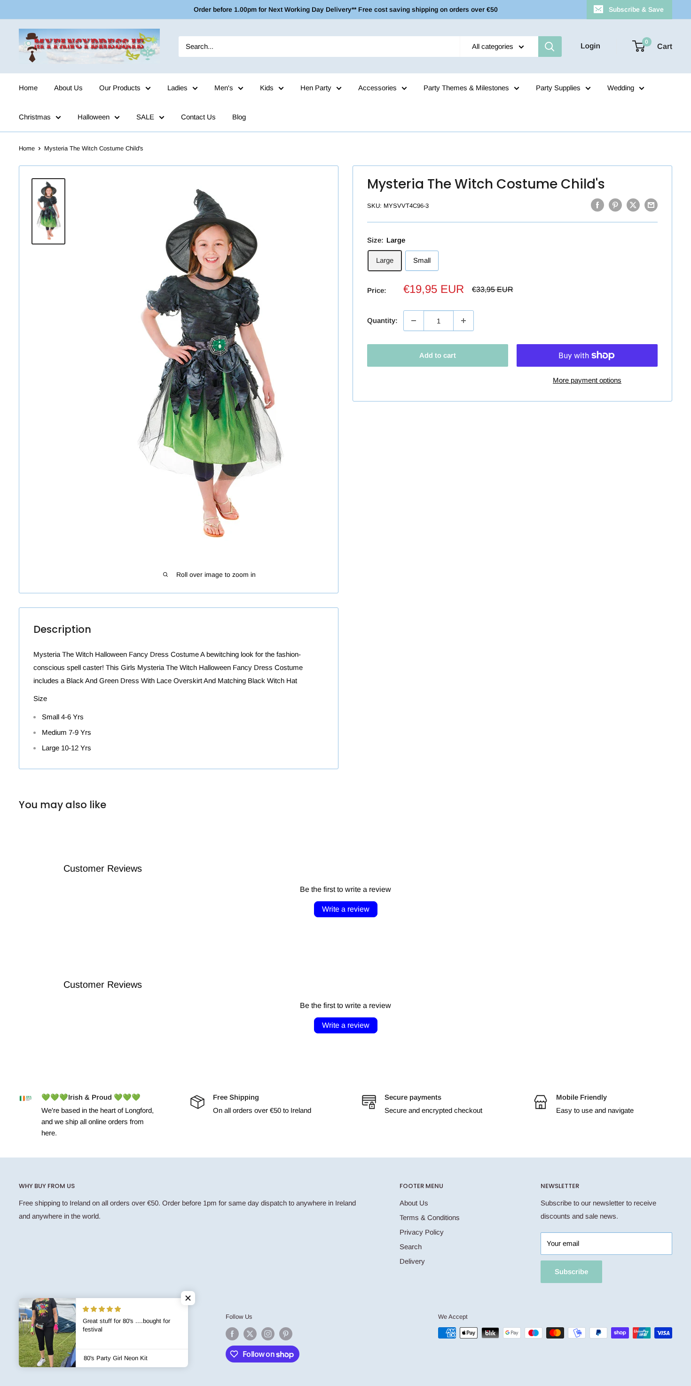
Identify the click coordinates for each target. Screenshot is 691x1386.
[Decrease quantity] (414, 321)
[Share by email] (651, 205)
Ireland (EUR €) (45, 1318)
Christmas (35, 117)
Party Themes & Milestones (466, 88)
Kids (267, 88)
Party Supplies (558, 88)
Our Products (120, 88)
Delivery (412, 1261)
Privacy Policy (422, 1232)
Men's (223, 88)
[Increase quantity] (463, 321)
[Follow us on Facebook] (232, 1333)
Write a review (345, 909)
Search (411, 1247)
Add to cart (437, 355)
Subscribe (571, 1272)
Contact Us (198, 117)
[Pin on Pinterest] (615, 205)
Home (28, 88)
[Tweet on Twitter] (633, 205)
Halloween (94, 117)
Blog (239, 117)
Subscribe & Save (636, 9)
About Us (68, 88)
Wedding (620, 88)
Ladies (177, 88)
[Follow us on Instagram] (268, 1333)
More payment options (587, 380)
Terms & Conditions (430, 1217)
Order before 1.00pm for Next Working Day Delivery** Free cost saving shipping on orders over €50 (346, 9)
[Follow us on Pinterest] (285, 1333)
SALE (145, 117)
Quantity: (382, 320)
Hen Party (315, 88)
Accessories (377, 88)
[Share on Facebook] (597, 205)
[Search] (550, 46)
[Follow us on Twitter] (250, 1333)
